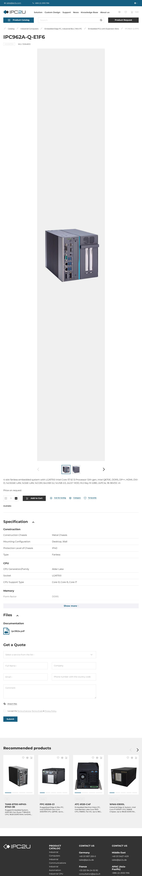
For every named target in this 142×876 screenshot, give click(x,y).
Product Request (123, 20)
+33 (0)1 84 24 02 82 (88, 870)
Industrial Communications (57, 861)
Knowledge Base (89, 12)
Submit (10, 719)
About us (104, 12)
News (76, 12)
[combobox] (49, 654)
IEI (7, 799)
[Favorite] (22, 758)
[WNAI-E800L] (123, 776)
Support (67, 12)
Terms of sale (37, 711)
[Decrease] (6, 498)
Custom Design (52, 12)
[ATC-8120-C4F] (88, 776)
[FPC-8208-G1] (53, 776)
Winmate (114, 799)
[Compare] (27, 758)
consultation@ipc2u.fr (89, 874)
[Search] (101, 20)
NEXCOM (79, 799)
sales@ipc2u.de (86, 860)
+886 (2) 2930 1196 (121, 873)
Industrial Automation (55, 868)
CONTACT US (86, 845)
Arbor (43, 799)
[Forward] (104, 470)
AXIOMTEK (9, 44)
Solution (38, 12)
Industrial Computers (54, 854)
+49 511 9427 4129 (120, 856)
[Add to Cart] (31, 758)
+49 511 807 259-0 (87, 856)
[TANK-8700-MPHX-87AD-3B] (18, 776)
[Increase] (16, 498)
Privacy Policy (50, 711)
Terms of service (24, 711)
